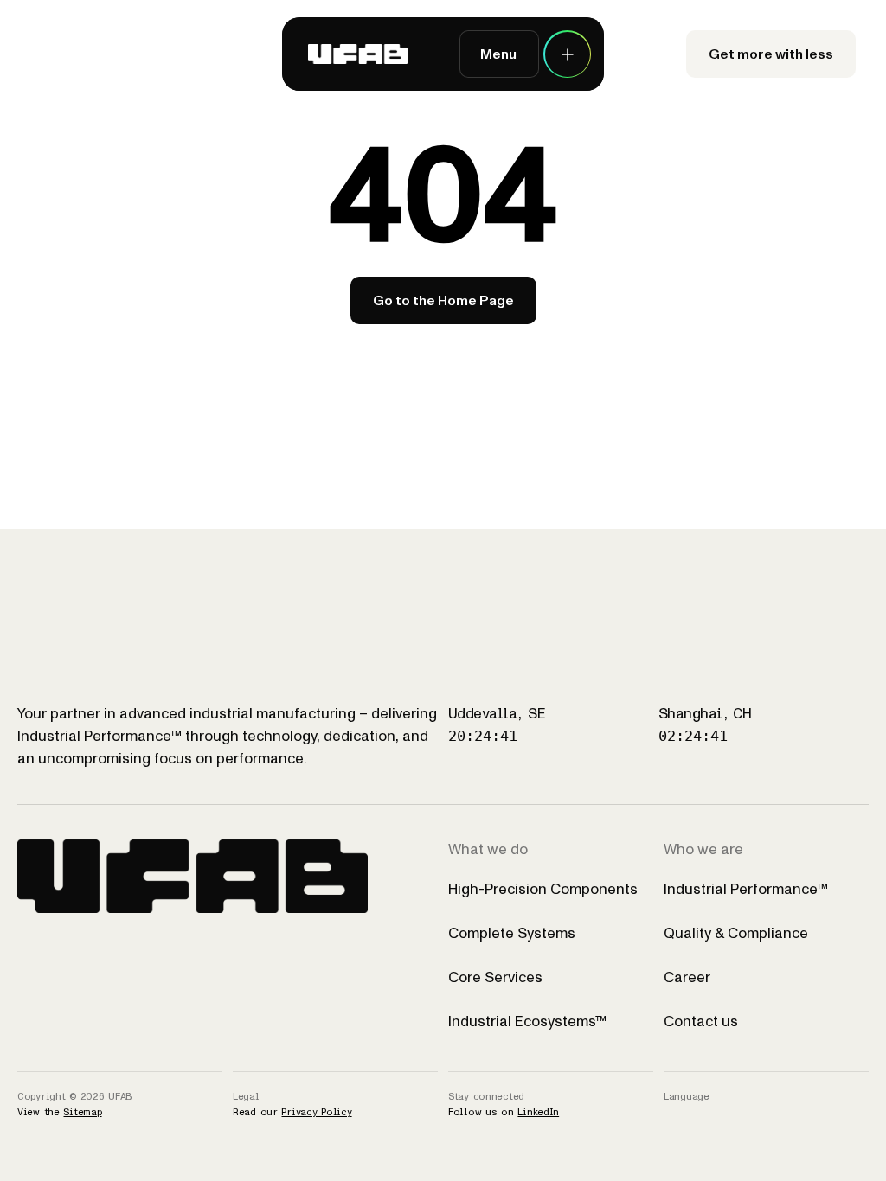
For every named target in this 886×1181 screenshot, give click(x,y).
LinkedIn (538, 1112)
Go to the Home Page (443, 300)
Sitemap (82, 1112)
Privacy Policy (316, 1112)
